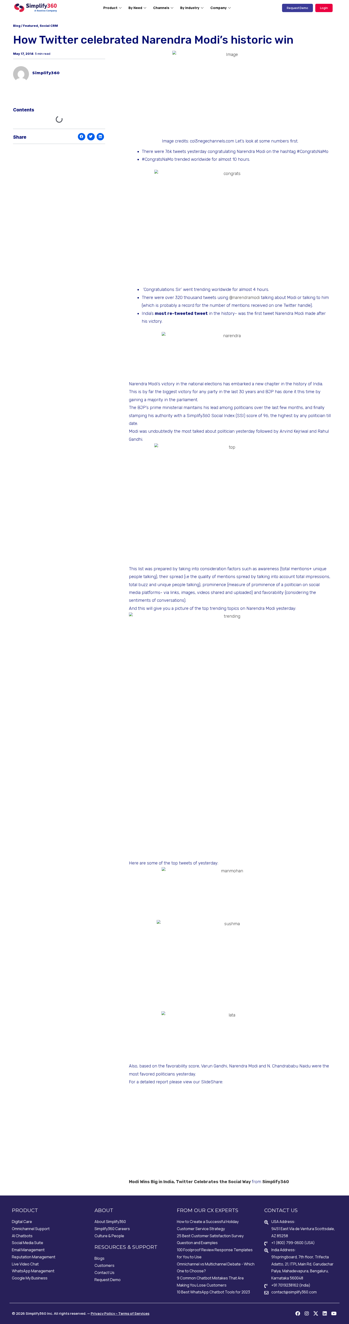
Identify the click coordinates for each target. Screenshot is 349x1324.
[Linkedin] (324, 1313)
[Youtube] (333, 1313)
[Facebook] (297, 1313)
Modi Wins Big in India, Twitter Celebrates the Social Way (190, 1181)
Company (218, 7)
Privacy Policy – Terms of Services (120, 1313)
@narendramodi (244, 297)
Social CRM (49, 26)
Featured (30, 26)
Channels (161, 7)
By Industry (189, 7)
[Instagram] (306, 1313)
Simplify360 (275, 1181)
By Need (135, 7)
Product (110, 7)
